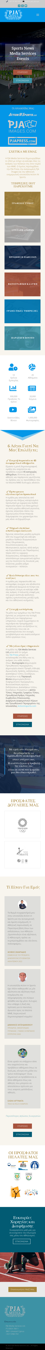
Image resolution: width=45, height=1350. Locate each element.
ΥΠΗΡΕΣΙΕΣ (22, 72)
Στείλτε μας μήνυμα (32, 1)
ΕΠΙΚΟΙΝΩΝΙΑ (22, 80)
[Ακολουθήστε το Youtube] (26, 6)
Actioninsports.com (27, 706)
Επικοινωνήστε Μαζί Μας (22, 1289)
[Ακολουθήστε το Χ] (22, 6)
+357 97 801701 (14, 1)
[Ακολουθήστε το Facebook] (19, 6)
